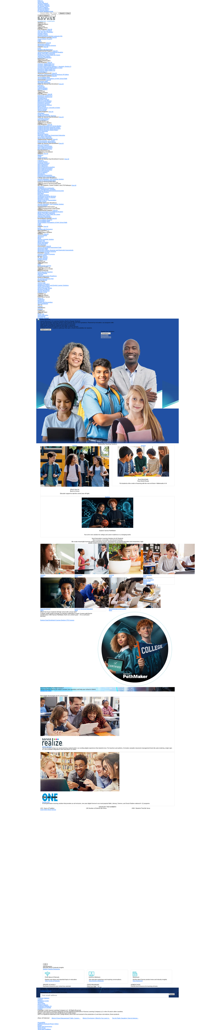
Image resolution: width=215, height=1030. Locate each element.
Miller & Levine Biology (45, 101)
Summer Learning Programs (46, 254)
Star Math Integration (44, 82)
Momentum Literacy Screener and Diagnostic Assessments (55, 250)
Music (39, 238)
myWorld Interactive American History (49, 127)
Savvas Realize (42, 235)
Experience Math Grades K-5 (46, 69)
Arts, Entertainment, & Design (46, 189)
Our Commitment (43, 303)
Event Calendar (42, 280)
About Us (40, 298)
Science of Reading (44, 284)
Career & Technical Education (47, 180)
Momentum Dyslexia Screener (47, 45)
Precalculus (41, 86)
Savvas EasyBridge (43, 9)
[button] (44, 966)
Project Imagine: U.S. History (46, 141)
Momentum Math (43, 81)
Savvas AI (41, 237)
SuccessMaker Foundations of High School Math (52, 78)
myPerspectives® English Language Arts (50, 36)
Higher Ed (41, 2)
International (41, 316)
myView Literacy (43, 33)
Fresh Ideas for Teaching (45, 272)
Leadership (41, 299)
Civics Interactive (43, 131)
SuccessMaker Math (44, 77)
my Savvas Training (44, 6)
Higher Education (43, 315)
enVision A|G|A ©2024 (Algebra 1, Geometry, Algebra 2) (54, 66)
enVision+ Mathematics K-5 (46, 64)
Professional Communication (46, 176)
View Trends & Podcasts (52, 981)
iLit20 (39, 48)
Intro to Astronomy (43, 120)
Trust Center (41, 1003)
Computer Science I (44, 118)
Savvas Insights (42, 273)
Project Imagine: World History (47, 142)
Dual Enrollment (42, 205)
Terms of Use (42, 1028)
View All (49, 29)
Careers (40, 306)
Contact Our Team (45, 691)
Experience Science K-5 (45, 95)
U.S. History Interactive (44, 136)
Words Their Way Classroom (46, 53)
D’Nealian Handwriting (45, 57)
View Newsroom (138, 981)
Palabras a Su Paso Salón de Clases (49, 55)
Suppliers (40, 1002)
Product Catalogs (43, 7)
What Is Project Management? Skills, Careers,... (66, 1018)
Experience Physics (44, 103)
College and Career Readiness (47, 276)
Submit (172, 994)
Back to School (42, 255)
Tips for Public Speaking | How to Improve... (125, 1018)
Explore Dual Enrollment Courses (50, 620)
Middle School (42, 201)
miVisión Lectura (43, 35)
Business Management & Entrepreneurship (51, 191)
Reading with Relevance (45, 49)
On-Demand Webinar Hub (46, 278)
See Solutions (106, 337)
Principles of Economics (45, 146)
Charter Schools (42, 258)
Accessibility (41, 1022)
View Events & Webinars (96, 981)
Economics (41, 132)
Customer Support (43, 318)
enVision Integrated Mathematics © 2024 (50, 68)
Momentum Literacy (44, 44)
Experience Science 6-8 (45, 97)
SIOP (39, 264)
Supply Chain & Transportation (47, 200)
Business (40, 155)
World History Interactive (45, 138)
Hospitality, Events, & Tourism (46, 197)
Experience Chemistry (44, 102)
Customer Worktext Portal (45, 11)
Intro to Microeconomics (45, 149)
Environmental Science (45, 105)
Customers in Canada (44, 1007)
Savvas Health (42, 110)
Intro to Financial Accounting (46, 167)
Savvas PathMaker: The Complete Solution (51, 179)
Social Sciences (42, 157)
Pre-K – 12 (41, 314)
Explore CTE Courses (67, 620)
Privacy (40, 1025)
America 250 (41, 282)
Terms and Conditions (44, 1029)
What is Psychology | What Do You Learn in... (96, 1018)
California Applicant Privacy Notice (48, 1024)
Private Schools (42, 259)
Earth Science (42, 106)
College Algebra (42, 88)
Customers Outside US (45, 1006)
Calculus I (41, 85)
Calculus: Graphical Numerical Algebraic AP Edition (53, 74)
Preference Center (43, 1001)
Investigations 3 (42, 72)
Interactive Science (43, 99)
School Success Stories (45, 288)
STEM (39, 156)
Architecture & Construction (46, 188)
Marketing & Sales (43, 199)
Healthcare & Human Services (47, 116)
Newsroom (41, 301)
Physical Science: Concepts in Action (49, 107)
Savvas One (41, 241)
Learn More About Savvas (48, 809)
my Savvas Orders (43, 10)
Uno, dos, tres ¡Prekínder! (45, 32)
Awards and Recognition (45, 302)
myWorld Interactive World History (48, 130)
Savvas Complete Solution (46, 239)
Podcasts (40, 274)
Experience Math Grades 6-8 (46, 70)
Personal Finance (43, 134)
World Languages (43, 242)
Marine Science (42, 109)
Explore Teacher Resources (51, 969)
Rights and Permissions (45, 1026)
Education (41, 193)
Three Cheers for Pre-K (45, 31)
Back (40, 24)
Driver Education (43, 243)
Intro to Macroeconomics (45, 147)
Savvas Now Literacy (44, 56)
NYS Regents (42, 245)
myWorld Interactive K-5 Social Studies (49, 126)
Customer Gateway (43, 4)
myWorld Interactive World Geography (49, 128)
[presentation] (44, 964)
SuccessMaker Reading (45, 39)
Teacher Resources (43, 291)
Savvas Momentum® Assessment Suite (49, 247)
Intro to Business (43, 166)
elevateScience (42, 98)
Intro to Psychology (43, 145)
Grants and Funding (44, 287)
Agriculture (41, 113)
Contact (40, 1009)
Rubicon (40, 309)
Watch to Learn (45, 329)
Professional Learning (44, 266)
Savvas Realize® (43, 3)
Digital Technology (43, 114)
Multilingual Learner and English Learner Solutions (53, 285)
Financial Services (43, 195)
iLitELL (40, 41)
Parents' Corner (42, 292)
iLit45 (39, 40)
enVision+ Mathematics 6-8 (46, 65)
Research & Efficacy (44, 289)
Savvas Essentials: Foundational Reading (50, 52)
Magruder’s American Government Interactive (51, 135)
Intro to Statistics (42, 89)
